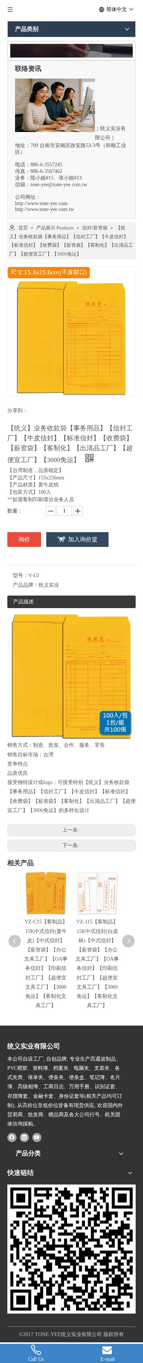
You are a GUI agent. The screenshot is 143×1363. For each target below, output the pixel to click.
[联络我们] (71, 50)
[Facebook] (11, 1137)
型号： (20, 575)
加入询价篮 (83, 539)
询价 (24, 539)
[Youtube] (36, 1137)
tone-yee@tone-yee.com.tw (58, 184)
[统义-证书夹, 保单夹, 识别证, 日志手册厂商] (71, 1249)
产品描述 (23, 601)
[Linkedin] (24, 1137)
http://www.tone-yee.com (41, 203)
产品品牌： (25, 585)
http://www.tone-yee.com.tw (44, 209)
